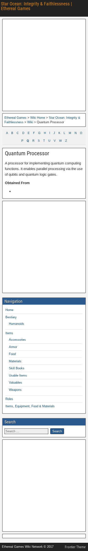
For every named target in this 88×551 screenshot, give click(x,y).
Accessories (17, 339)
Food (12, 354)
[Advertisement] (44, 65)
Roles (9, 399)
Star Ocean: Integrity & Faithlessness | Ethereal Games (36, 6)
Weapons (15, 390)
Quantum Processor (27, 153)
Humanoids (16, 323)
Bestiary (11, 317)
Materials (15, 361)
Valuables (15, 382)
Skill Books (16, 368)
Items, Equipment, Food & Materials (30, 406)
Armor (13, 347)
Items (9, 333)
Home (9, 310)
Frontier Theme (75, 547)
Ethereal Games (15, 117)
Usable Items (18, 375)
